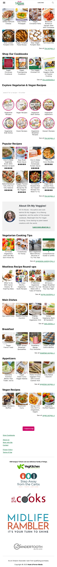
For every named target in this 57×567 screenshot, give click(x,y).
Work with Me (7, 442)
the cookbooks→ (48, 80)
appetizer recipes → (47, 384)
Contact (5, 445)
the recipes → (50, 48)
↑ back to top (28, 429)
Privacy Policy (8, 450)
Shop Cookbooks (9, 435)
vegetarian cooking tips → (45, 261)
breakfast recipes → (47, 353)
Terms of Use (7, 452)
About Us (6, 440)
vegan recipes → (48, 415)
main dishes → (49, 323)
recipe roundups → (48, 294)
